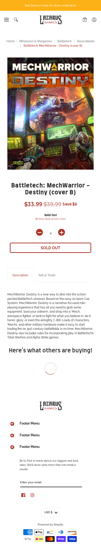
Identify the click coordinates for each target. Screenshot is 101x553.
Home (10, 41)
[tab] (20, 275)
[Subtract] (39, 232)
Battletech (64, 41)
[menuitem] (6, 19)
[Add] (61, 232)
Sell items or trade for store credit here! (50, 5)
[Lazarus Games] (50, 20)
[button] (6, 19)
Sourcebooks (86, 41)
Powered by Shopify (50, 524)
